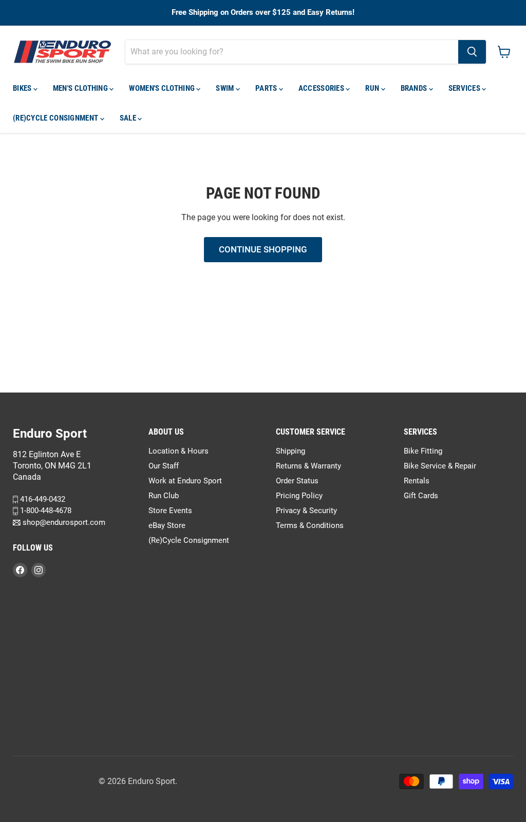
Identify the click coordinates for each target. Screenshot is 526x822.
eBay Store (166, 525)
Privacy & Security (306, 510)
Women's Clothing (162, 88)
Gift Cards (421, 495)
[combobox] (291, 52)
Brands (415, 88)
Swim (226, 88)
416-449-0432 (41, 499)
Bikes (23, 88)
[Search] (472, 52)
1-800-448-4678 (44, 511)
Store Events (170, 510)
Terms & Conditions (310, 525)
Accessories (322, 88)
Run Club (163, 495)
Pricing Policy (299, 495)
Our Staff (163, 466)
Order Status (297, 480)
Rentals (416, 480)
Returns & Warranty (308, 466)
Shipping (290, 451)
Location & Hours (178, 451)
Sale (129, 118)
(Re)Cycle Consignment (56, 118)
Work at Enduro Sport (185, 480)
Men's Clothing (81, 88)
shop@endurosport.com (63, 522)
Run (373, 88)
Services (465, 88)
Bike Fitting (423, 451)
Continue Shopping (263, 249)
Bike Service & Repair (440, 466)
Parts (267, 88)
